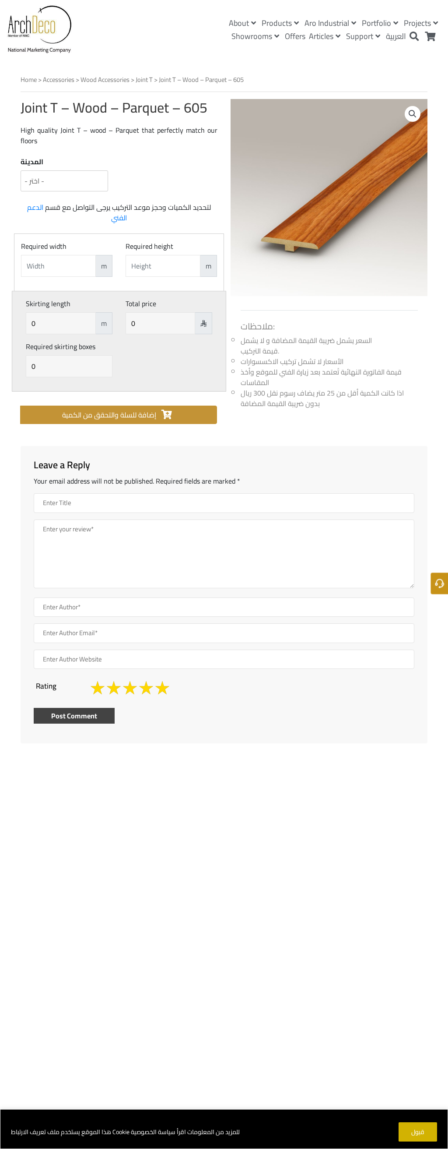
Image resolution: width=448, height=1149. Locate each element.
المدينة (32, 161)
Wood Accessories (105, 79)
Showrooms (251, 36)
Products (277, 23)
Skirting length (48, 303)
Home (29, 79)
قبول (417, 1132)
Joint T (144, 79)
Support (359, 36)
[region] (224, 1129)
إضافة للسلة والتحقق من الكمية (110, 414)
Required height (149, 246)
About (239, 23)
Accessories (58, 79)
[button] (412, 114)
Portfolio (376, 23)
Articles (321, 36)
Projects (417, 23)
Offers (295, 36)
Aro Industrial (326, 23)
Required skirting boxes (60, 346)
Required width (43, 246)
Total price (141, 303)
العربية (396, 36)
